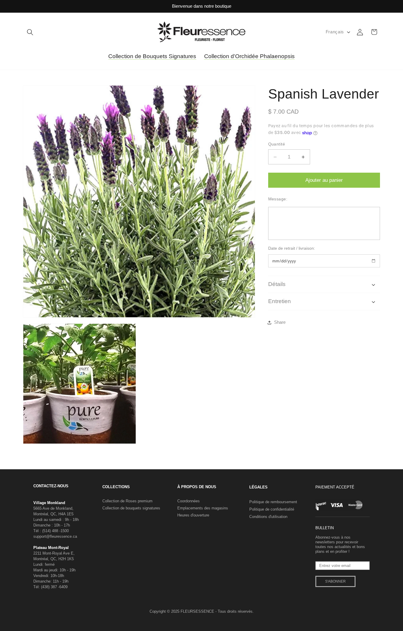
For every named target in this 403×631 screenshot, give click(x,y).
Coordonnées (188, 501)
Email (320, 559)
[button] (30, 32)
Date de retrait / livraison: (291, 248)
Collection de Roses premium (127, 501)
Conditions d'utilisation (268, 516)
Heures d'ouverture (193, 515)
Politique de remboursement (273, 502)
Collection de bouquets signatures (131, 508)
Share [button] (280, 322)
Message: (278, 199)
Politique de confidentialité (271, 509)
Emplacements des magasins (202, 508)
